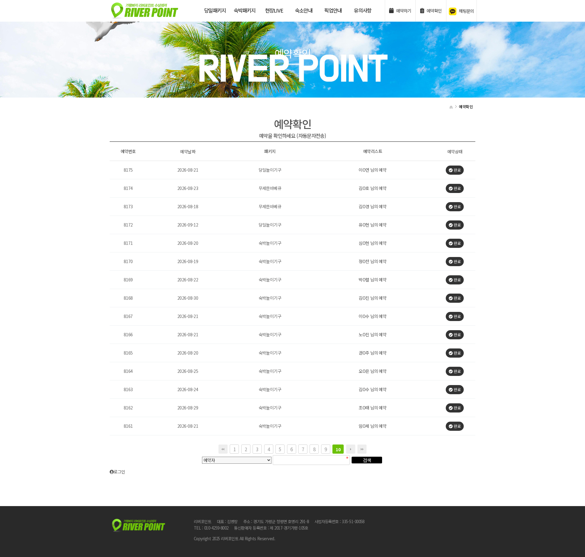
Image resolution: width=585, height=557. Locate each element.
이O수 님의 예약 (372, 316)
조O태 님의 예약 (372, 408)
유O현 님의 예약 (372, 225)
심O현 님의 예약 (372, 243)
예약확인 (433, 10)
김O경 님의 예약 (372, 207)
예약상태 (455, 151)
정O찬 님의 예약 (372, 262)
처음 (223, 449)
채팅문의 (466, 11)
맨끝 (362, 449)
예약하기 (403, 10)
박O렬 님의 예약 (372, 280)
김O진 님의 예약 (372, 298)
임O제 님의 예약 (372, 426)
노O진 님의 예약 (372, 335)
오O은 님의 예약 (372, 371)
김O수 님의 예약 (372, 390)
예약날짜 (187, 151)
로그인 (121, 472)
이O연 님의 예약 (372, 170)
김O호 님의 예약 (372, 188)
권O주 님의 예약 (372, 353)
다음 (350, 449)
